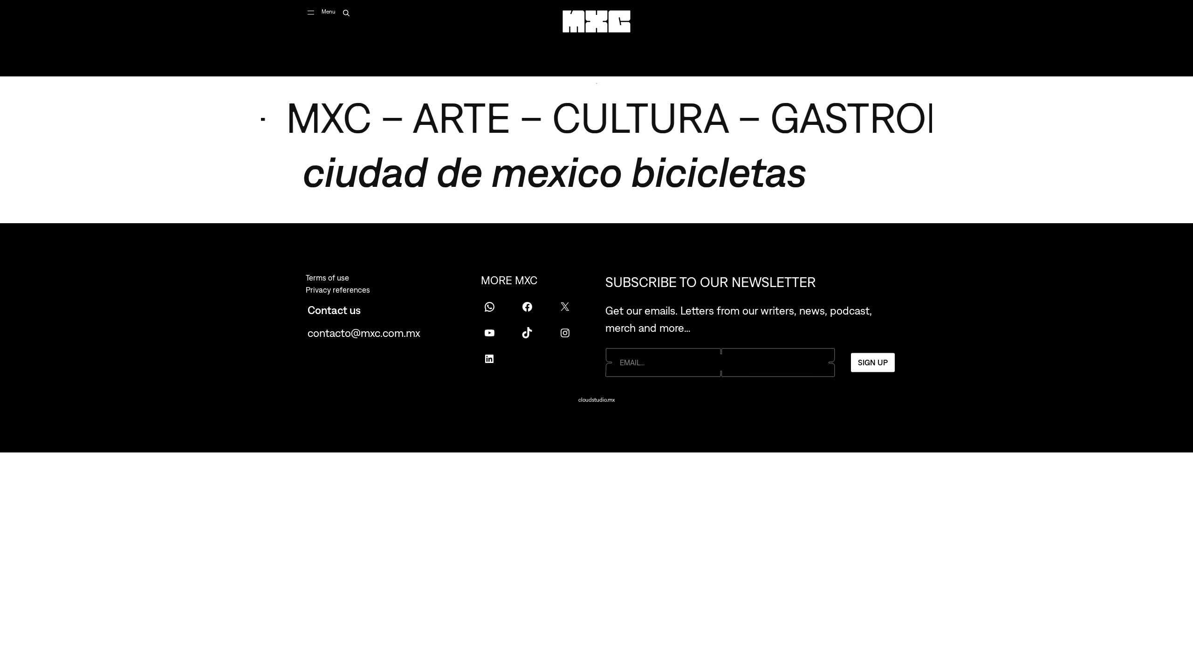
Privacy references (338, 289)
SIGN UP (873, 362)
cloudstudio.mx (596, 400)
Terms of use (327, 277)
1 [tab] (596, 83)
